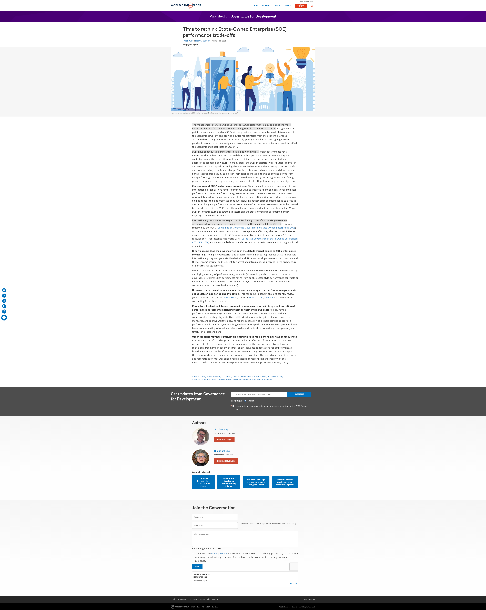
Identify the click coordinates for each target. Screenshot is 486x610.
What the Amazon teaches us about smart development (285, 482)
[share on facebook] (4, 296)
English (195, 45)
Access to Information (197, 599)
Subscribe (299, 394)
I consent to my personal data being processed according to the (271, 407)
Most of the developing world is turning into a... (229, 482)
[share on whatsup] (4, 311)
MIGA (208, 607)
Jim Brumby (188, 41)
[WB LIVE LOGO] (301, 6)
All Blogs (266, 5)
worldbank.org (306, 2)
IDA (198, 607)
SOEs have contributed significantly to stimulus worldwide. (224, 151)
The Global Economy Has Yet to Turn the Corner (203, 482)
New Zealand (256, 297)
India (227, 297)
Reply (292, 583)
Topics (277, 5)
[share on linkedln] (4, 306)
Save (197, 566)
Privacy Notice (219, 553)
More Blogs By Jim (224, 440)
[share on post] (4, 301)
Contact (287, 5)
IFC (202, 607)
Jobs (208, 599)
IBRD (193, 607)
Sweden (268, 297)
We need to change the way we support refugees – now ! (256, 482)
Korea (234, 297)
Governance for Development (253, 16)
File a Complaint (309, 599)
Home (256, 5)
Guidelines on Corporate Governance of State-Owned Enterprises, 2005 (256, 227)
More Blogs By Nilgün (226, 461)
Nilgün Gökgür (202, 41)
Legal (173, 599)
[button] (312, 6)
